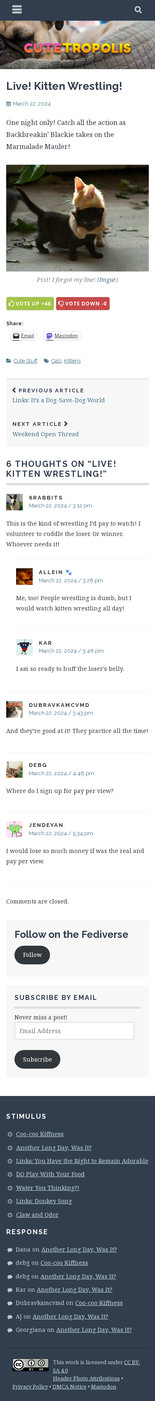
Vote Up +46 (33, 303)
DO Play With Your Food (50, 1174)
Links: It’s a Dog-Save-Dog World (58, 395)
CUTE (77, 48)
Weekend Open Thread (45, 429)
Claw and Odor (37, 1214)
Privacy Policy (30, 1386)
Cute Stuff (26, 361)
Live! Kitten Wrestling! (64, 86)
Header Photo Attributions (86, 1378)
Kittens (72, 361)
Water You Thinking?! (47, 1188)
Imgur (107, 280)
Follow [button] (32, 955)
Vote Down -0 (86, 303)
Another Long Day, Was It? (54, 1147)
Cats (56, 361)
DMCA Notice (69, 1386)
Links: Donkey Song (44, 1201)
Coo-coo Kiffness (40, 1134)
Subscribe (37, 1059)
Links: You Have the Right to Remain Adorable (82, 1161)
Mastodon (103, 1386)
